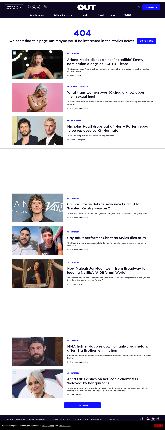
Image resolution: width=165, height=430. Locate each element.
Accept (158, 426)
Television (73, 263)
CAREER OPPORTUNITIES (39, 419)
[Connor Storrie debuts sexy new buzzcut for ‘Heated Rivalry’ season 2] (37, 208)
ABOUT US (20, 419)
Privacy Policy (48, 426)
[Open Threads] (39, 7)
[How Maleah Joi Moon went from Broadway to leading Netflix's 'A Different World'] (37, 273)
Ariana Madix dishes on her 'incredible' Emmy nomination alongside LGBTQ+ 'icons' (105, 62)
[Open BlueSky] (34, 7)
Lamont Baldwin (76, 284)
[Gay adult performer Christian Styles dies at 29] (37, 240)
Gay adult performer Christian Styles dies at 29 (106, 238)
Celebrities (73, 54)
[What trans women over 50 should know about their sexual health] (37, 97)
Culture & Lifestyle (63, 15)
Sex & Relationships (77, 86)
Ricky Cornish (75, 75)
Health (85, 15)
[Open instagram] (45, 7)
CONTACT (9, 419)
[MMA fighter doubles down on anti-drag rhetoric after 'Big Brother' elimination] (37, 351)
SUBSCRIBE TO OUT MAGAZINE (12, 7)
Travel (101, 15)
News (112, 15)
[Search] (139, 7)
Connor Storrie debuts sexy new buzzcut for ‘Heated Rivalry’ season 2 (104, 206)
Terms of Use (64, 426)
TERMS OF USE (97, 419)
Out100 (128, 15)
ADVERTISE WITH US (61, 419)
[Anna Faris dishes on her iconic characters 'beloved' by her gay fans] (37, 384)
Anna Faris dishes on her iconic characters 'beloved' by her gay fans (102, 381)
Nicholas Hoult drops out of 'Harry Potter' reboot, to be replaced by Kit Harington (108, 128)
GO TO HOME (146, 41)
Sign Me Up (151, 7)
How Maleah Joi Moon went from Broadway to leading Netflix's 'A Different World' (106, 270)
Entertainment (37, 15)
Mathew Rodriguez (77, 140)
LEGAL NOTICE (113, 419)
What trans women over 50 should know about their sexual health (106, 94)
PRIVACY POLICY (80, 419)
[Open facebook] (29, 7)
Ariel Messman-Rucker (79, 108)
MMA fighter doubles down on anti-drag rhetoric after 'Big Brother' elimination (108, 348)
